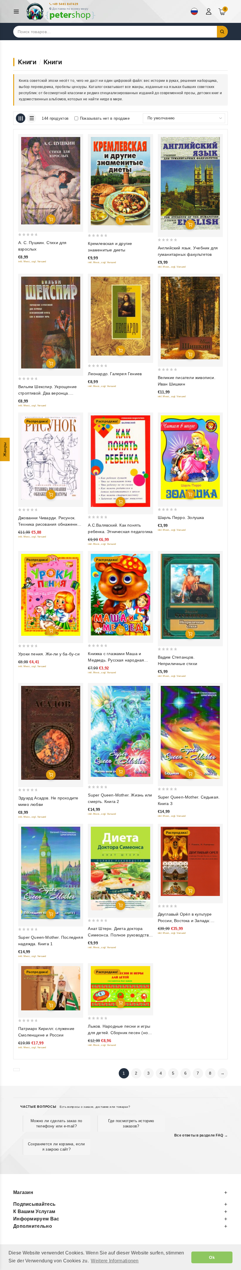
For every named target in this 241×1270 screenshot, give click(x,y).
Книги (27, 62)
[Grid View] (20, 118)
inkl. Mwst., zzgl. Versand (32, 261)
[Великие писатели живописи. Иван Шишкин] (190, 318)
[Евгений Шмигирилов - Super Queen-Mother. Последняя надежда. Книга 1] (50, 873)
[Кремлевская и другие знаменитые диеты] (120, 181)
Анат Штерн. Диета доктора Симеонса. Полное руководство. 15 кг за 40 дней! (120, 935)
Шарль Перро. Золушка (181, 517)
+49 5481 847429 (65, 4)
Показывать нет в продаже (105, 118)
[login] (209, 11)
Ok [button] (212, 1257)
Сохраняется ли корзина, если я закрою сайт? (56, 1146)
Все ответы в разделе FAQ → (201, 1135)
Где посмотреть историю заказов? (131, 1123)
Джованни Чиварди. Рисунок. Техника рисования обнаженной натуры (50, 524)
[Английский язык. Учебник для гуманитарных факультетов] (190, 183)
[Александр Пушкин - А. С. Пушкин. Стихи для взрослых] (50, 180)
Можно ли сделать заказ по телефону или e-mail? (56, 1123)
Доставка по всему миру (70, 8)
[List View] (31, 118)
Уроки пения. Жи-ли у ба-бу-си (49, 654)
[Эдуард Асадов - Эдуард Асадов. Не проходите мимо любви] (50, 732)
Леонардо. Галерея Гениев (115, 373)
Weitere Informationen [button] (114, 1260)
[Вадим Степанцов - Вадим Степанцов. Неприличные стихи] (190, 596)
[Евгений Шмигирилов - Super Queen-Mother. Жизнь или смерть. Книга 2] (120, 731)
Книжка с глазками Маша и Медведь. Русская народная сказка (116, 660)
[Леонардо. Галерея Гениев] (120, 316)
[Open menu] (17, 12)
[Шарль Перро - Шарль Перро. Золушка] (190, 457)
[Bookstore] (60, 11)
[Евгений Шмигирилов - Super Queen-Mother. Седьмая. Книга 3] (190, 732)
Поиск (222, 32)
